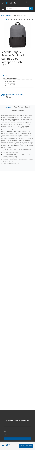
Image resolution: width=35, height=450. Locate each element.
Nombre (6, 425)
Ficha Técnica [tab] (18, 107)
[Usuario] (27, 3)
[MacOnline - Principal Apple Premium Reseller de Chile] (9, 3)
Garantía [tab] (28, 107)
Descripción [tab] (8, 107)
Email (5, 431)
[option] (6, 19)
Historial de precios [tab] (17, 110)
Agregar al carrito (26, 446)
